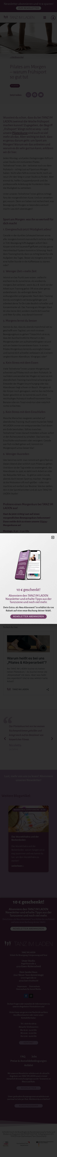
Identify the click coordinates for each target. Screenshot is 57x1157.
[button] (53, 537)
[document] (28, 578)
